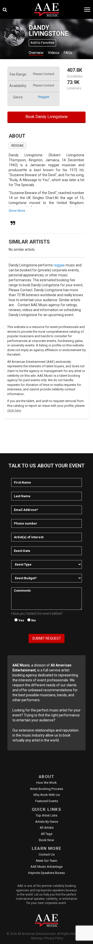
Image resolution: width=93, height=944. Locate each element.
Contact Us (47, 854)
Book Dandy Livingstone (47, 116)
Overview (36, 52)
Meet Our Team (46, 860)
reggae (43, 97)
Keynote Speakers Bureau (46, 873)
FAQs (68, 52)
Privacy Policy (53, 938)
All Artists (47, 827)
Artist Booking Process (46, 789)
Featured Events (46, 801)
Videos (53, 52)
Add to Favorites (42, 42)
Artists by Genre (46, 821)
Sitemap (36, 938)
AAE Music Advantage (46, 866)
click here (14, 410)
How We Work (46, 782)
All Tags (46, 834)
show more (17, 210)
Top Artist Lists (46, 815)
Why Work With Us (46, 795)
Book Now (46, 840)
